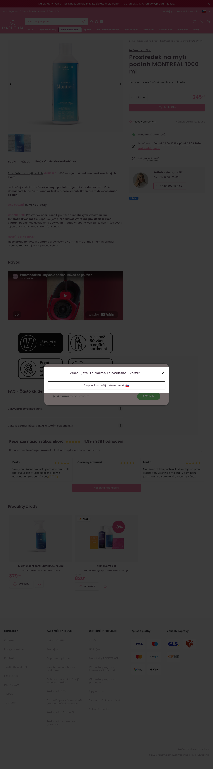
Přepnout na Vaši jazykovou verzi (104, 385)
